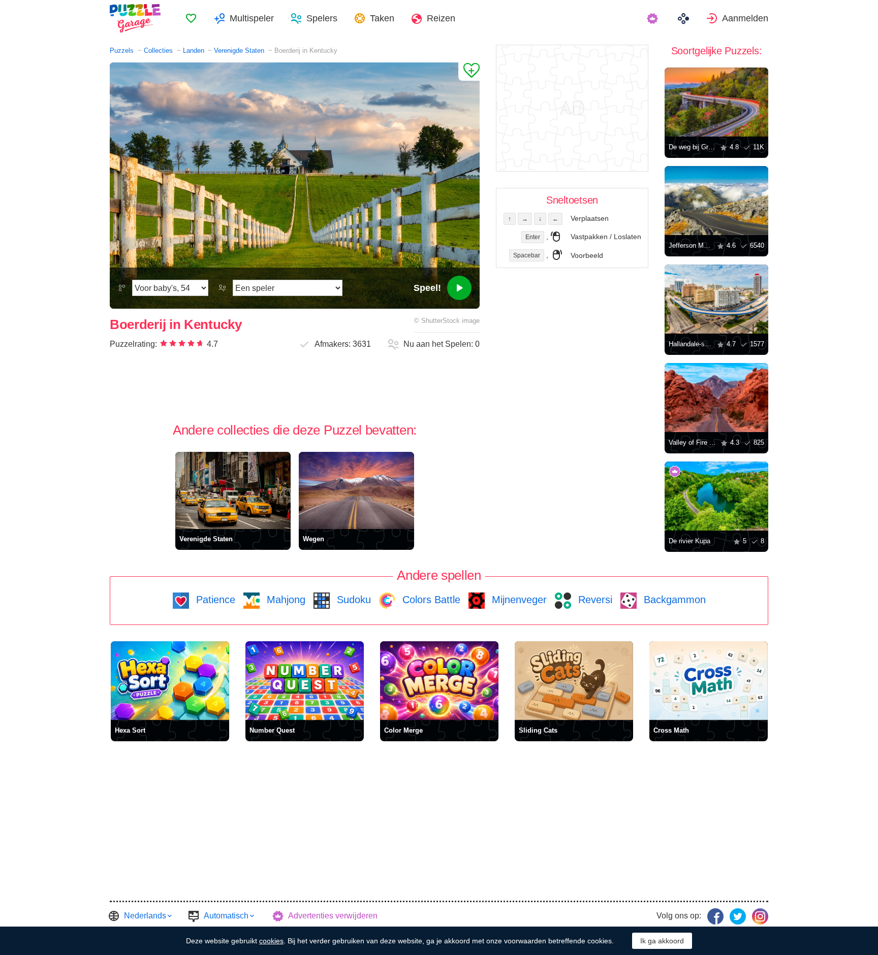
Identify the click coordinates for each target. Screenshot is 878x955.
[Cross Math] (708, 680)
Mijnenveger (518, 599)
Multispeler (252, 18)
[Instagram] (760, 916)
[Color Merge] (439, 680)
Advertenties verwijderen (333, 915)
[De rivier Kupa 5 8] (716, 496)
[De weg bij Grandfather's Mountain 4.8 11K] (716, 102)
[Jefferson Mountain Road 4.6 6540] (716, 200)
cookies (271, 941)
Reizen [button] (441, 18)
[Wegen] (356, 490)
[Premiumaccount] (653, 18)
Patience (214, 599)
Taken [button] (382, 18)
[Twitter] (738, 916)
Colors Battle (429, 599)
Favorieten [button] (191, 18)
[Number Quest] (304, 680)
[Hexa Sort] (170, 680)
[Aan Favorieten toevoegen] (469, 71)
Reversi (593, 599)
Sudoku (352, 599)
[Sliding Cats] (574, 680)
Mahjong (284, 599)
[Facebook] (715, 916)
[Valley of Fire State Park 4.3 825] (716, 397)
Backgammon (673, 599)
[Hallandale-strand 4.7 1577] (716, 299)
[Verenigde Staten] (233, 490)
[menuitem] (191, 18)
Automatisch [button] (226, 915)
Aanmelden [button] (745, 18)
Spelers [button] (321, 18)
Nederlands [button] (145, 915)
